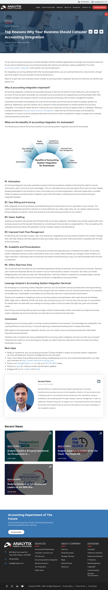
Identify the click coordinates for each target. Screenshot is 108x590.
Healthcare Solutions (95, 553)
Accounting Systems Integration (46, 560)
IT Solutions (92, 560)
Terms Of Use (80, 586)
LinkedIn (26, 369)
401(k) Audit (39, 570)
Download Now (16, 532)
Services (60, 7)
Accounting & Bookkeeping (44, 549)
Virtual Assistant (93, 570)
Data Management (94, 563)
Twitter (37, 369)
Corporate (91, 549)
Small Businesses (67, 553)
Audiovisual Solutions (95, 556)
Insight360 (91, 567)
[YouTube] (22, 586)
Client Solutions (48, 7)
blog (18, 366)
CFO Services (40, 556)
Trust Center (92, 586)
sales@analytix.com (100, 2)
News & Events (66, 563)
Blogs (63, 560)
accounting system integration (17, 68)
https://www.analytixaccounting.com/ (38, 360)
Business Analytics (41, 563)
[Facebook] (7, 586)
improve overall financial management (38, 110)
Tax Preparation (40, 567)
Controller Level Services (44, 553)
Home (38, 7)
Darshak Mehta (44, 381)
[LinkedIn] (17, 586)
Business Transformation (93, 574)
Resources (76, 7)
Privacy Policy (68, 586)
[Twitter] (12, 586)
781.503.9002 (85, 2)
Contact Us (86, 7)
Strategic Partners (67, 556)
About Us (67, 7)
